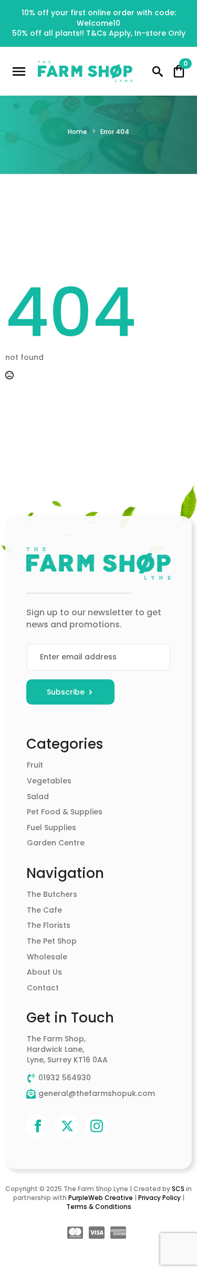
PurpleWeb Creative (100, 1197)
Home (77, 131)
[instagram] (96, 1125)
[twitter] (67, 1125)
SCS (178, 1188)
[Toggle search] (157, 71)
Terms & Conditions (98, 1206)
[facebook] (37, 1125)
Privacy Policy (159, 1197)
